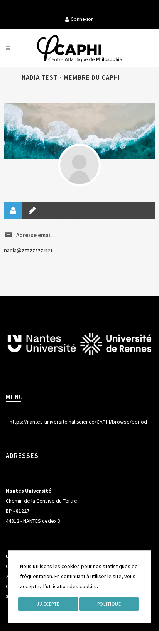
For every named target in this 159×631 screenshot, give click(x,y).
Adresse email (34, 235)
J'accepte (48, 604)
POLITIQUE (109, 604)
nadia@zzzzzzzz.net (28, 250)
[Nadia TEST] (79, 165)
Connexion (82, 19)
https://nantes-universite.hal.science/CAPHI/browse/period (78, 421)
